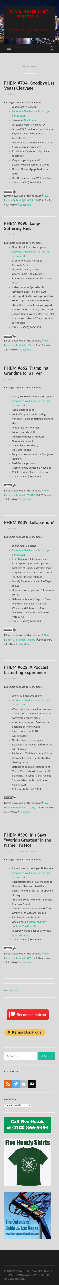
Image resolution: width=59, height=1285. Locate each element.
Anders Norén (14, 1279)
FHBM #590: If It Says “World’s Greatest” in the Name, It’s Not (27, 840)
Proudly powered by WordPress (26, 1271)
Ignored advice (20, 935)
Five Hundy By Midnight (29, 13)
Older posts (12, 990)
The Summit (30, 120)
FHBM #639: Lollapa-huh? (29, 523)
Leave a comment (28, 851)
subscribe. (25, 204)
